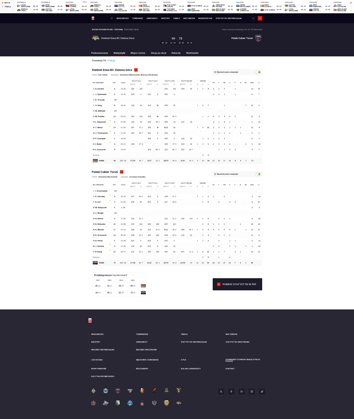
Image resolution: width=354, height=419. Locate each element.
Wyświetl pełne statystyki (227, 72)
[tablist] (7, 6)
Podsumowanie (99, 53)
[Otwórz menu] (260, 18)
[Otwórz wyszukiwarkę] (253, 18)
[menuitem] (122, 18)
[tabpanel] (184, 6)
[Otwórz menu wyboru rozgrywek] (112, 18)
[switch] (258, 72)
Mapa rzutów (138, 53)
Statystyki (119, 53)
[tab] (8, 3)
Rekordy (176, 53)
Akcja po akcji (158, 53)
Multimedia (192, 53)
